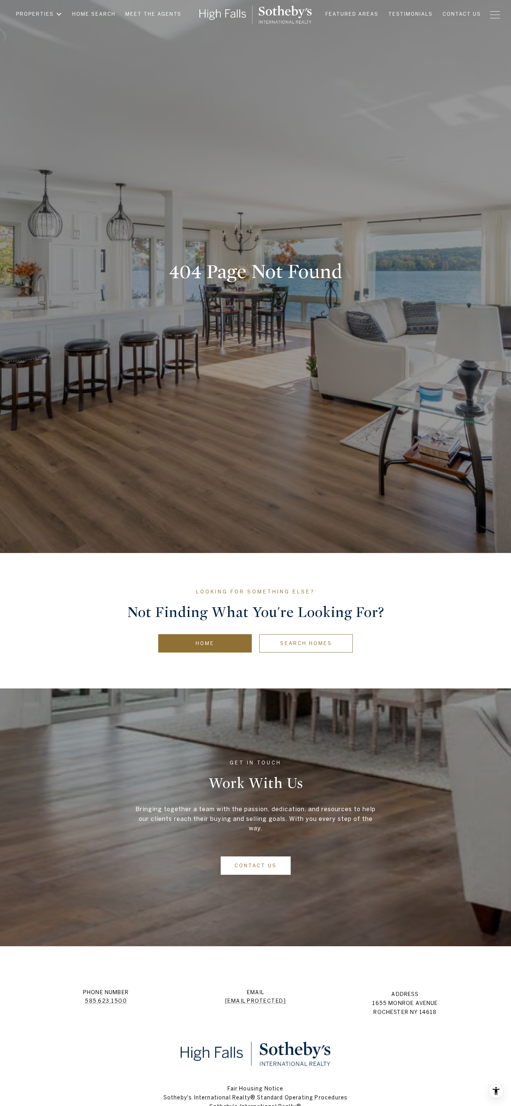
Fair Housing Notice (255, 1088)
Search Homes (306, 643)
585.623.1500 (106, 1001)
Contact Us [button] (256, 865)
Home (205, 643)
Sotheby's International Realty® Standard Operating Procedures (255, 1097)
